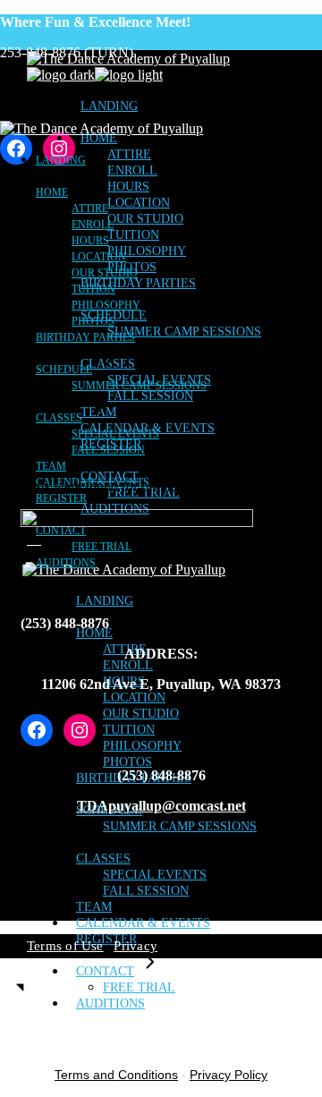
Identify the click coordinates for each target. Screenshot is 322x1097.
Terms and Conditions (116, 1074)
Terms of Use (65, 946)
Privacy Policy (228, 1074)
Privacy (135, 946)
